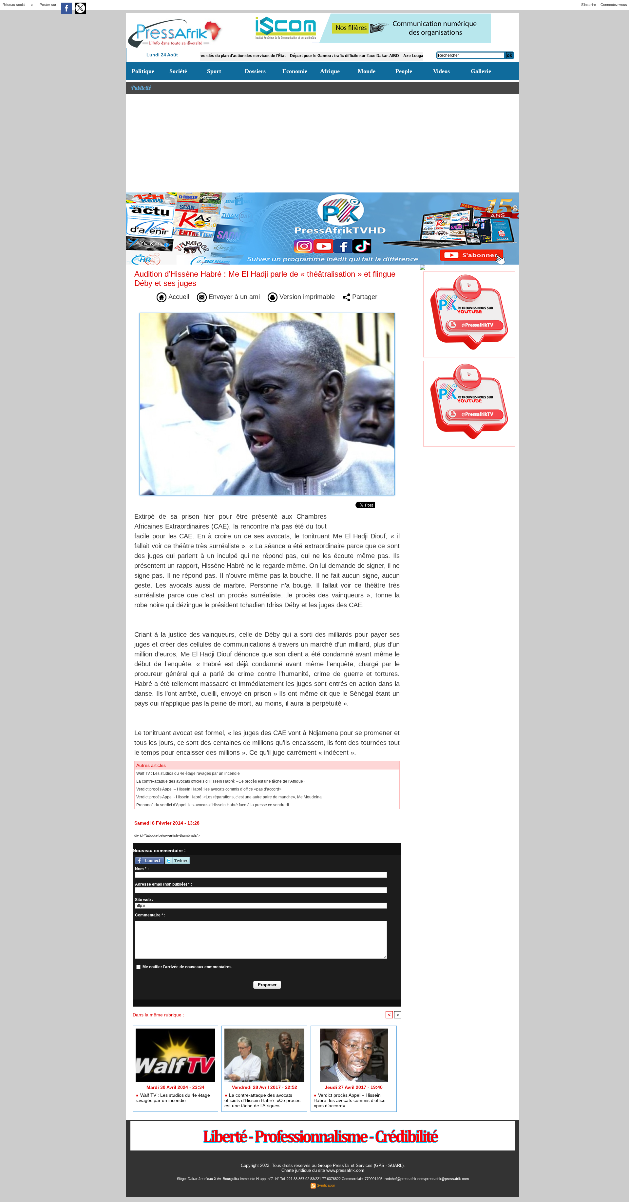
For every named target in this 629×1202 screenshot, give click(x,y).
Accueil (177, 296)
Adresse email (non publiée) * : (163, 884)
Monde (366, 71)
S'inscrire (588, 5)
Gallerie (481, 71)
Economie (294, 71)
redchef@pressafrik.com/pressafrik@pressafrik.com (427, 1179)
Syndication (326, 1185)
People (403, 71)
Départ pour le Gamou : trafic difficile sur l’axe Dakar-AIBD (301, 55)
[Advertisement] (322, 143)
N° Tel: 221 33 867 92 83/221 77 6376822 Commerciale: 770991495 (329, 1179)
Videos (441, 71)
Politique (143, 71)
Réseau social (14, 5)
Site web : (144, 899)
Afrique (330, 71)
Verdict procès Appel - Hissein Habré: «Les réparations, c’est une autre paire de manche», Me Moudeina (229, 797)
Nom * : (142, 869)
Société (178, 71)
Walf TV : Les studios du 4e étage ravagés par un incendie (188, 773)
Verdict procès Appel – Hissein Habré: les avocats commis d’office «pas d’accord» (208, 789)
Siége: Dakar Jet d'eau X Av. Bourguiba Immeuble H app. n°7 (225, 1179)
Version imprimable (306, 296)
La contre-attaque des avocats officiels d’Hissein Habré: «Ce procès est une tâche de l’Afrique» (220, 781)
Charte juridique (296, 1170)
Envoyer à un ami (233, 296)
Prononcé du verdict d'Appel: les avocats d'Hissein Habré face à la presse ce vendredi (212, 805)
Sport (214, 71)
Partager (363, 296)
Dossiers (255, 71)
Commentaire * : (150, 915)
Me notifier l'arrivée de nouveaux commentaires (187, 967)
